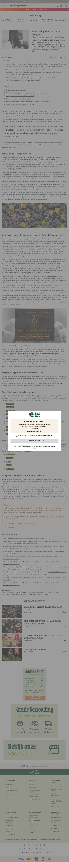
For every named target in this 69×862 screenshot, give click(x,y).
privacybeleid (48, 435)
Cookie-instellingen (34, 435)
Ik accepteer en (35, 435)
